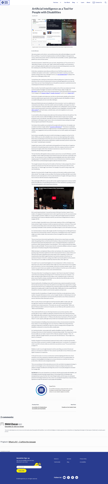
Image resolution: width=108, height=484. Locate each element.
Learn (82, 2)
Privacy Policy (83, 459)
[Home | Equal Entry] (4, 2)
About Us (56, 459)
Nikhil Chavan (11, 424)
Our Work (67, 2)
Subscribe (21, 470)
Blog (73, 2)
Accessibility (83, 462)
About (88, 2)
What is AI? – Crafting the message (22, 442)
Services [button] (55, 2)
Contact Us (99, 2)
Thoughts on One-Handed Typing (69, 407)
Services (69, 459)
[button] (77, 2)
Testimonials (57, 462)
